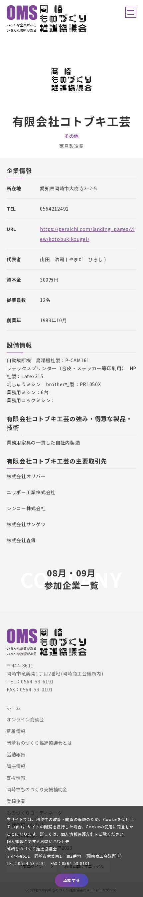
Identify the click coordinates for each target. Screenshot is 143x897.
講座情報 (16, 766)
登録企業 (16, 801)
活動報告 (16, 754)
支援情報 (16, 777)
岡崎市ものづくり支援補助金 (37, 789)
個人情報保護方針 (77, 834)
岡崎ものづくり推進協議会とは (39, 742)
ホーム (14, 707)
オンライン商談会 (25, 719)
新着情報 (16, 731)
